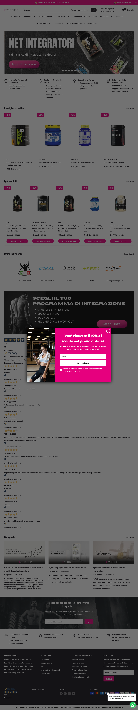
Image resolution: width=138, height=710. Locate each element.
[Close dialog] (108, 331)
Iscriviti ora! (83, 363)
